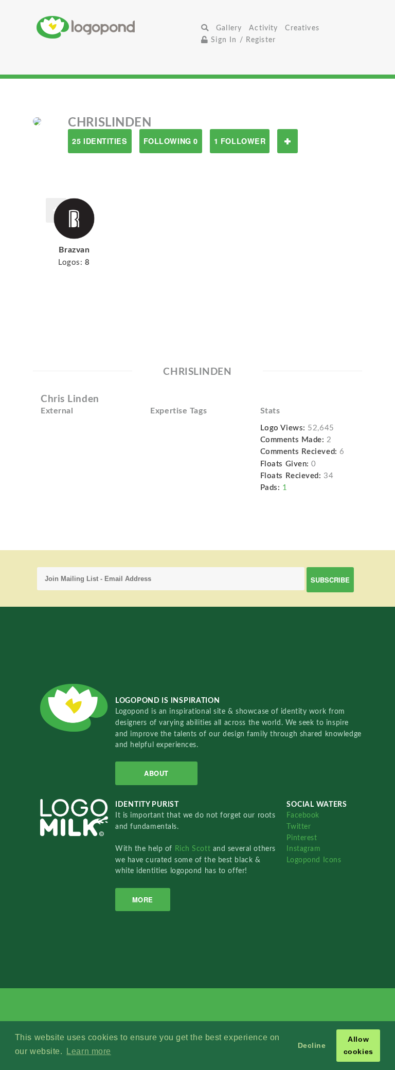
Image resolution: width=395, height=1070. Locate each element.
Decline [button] (312, 1045)
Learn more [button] (88, 1051)
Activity (263, 28)
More (142, 899)
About (156, 773)
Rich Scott (194, 849)
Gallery (229, 28)
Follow (287, 141)
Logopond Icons (313, 860)
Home (117, 27)
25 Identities (99, 141)
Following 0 (170, 141)
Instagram (303, 849)
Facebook (302, 815)
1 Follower (240, 141)
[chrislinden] (37, 121)
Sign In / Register (242, 40)
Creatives (302, 28)
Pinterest (301, 838)
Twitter (298, 826)
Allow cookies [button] (358, 1045)
